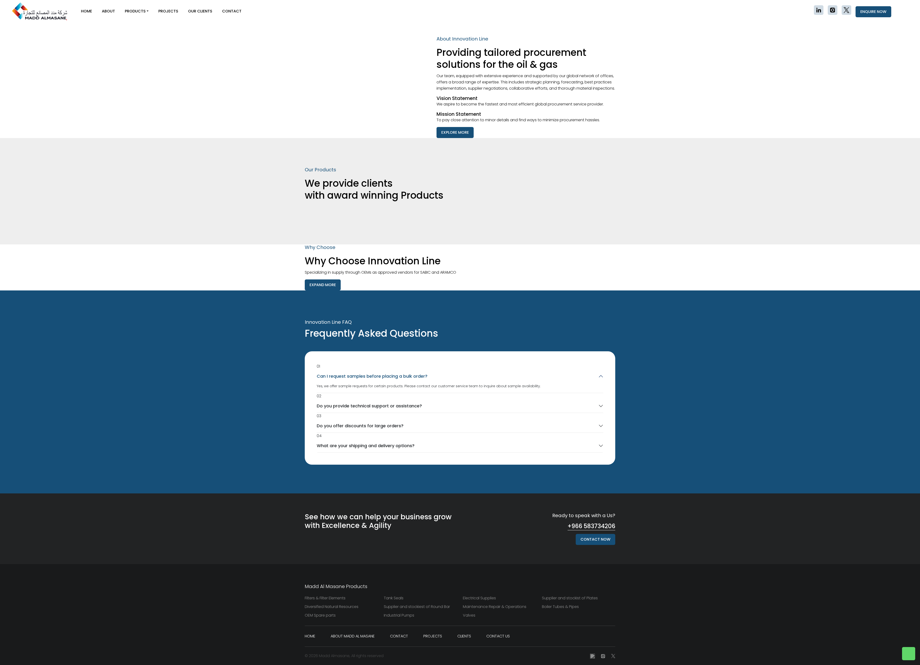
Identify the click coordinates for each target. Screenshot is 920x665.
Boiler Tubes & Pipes (560, 606)
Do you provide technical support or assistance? (369, 406)
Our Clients (200, 11)
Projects (168, 11)
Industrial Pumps (399, 615)
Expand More (323, 285)
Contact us (498, 636)
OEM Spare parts (320, 615)
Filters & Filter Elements (325, 598)
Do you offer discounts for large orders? (360, 426)
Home (86, 11)
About (108, 11)
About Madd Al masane (353, 636)
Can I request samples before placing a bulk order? (372, 376)
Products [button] (135, 11)
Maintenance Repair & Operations (494, 606)
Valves (469, 615)
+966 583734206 (591, 526)
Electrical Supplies (479, 598)
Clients (464, 636)
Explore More (455, 132)
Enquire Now (873, 11)
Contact (232, 11)
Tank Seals (393, 598)
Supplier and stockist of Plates (570, 598)
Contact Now (595, 539)
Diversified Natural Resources (331, 606)
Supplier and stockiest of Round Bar (417, 606)
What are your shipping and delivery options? (365, 446)
